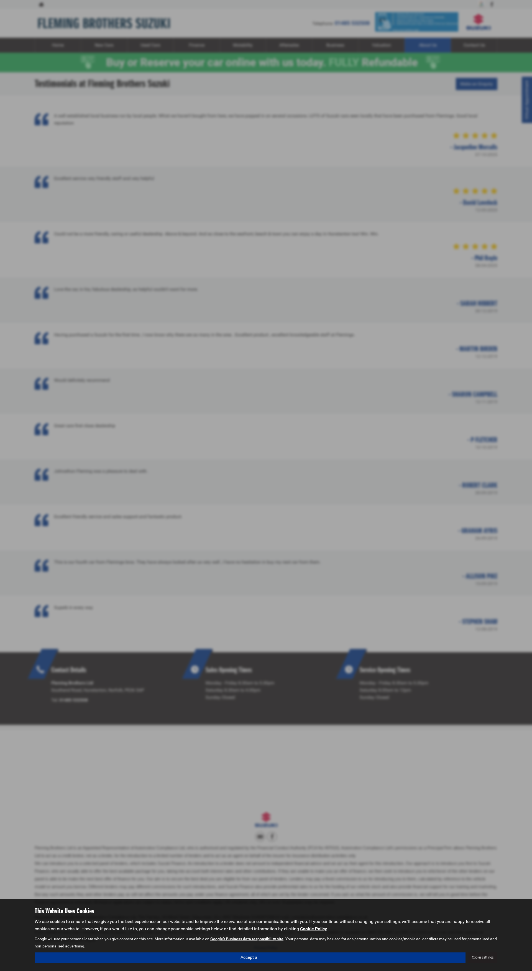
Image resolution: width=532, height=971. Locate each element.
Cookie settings (483, 957)
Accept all (250, 957)
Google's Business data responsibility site (246, 939)
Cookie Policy (313, 928)
